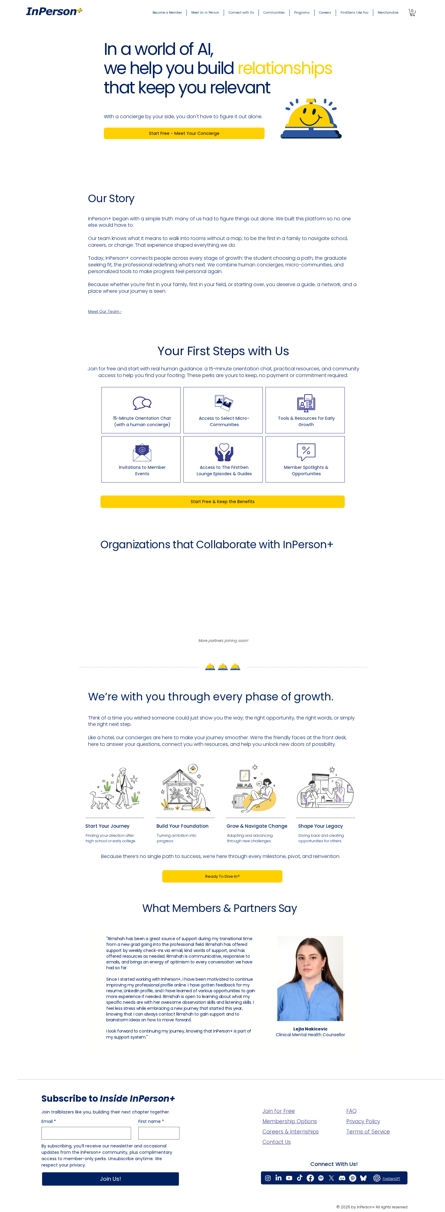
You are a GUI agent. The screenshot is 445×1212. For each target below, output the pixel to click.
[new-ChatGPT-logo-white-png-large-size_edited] (377, 1178)
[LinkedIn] (278, 1178)
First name (151, 1121)
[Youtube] (289, 1178)
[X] (331, 1178)
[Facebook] (310, 1178)
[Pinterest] (352, 1178)
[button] (412, 12)
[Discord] (342, 1178)
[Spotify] (321, 1178)
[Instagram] (268, 1178)
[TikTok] (299, 1178)
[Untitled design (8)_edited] (363, 1178)
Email (48, 1121)
